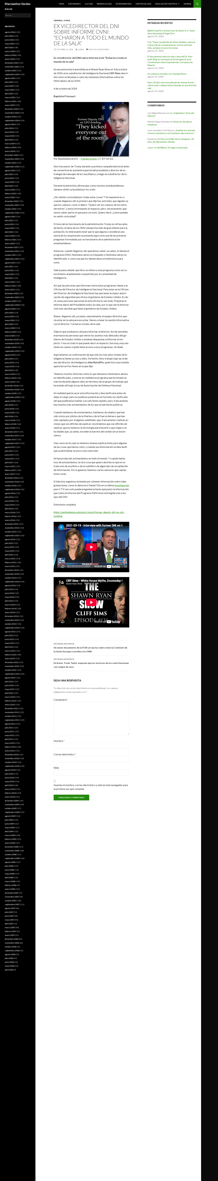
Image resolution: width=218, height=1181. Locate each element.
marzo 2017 (10, 466)
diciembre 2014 (11, 570)
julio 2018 (9, 405)
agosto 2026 (10, 32)
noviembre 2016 (12, 482)
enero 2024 (10, 151)
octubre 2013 (10, 624)
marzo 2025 (10, 97)
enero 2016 (10, 520)
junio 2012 (9, 685)
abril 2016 (9, 508)
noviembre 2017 (12, 435)
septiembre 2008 (12, 858)
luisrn (81, 49)
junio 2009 (9, 824)
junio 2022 (9, 224)
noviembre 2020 (12, 297)
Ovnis (61, 4)
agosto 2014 (10, 585)
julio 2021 (9, 266)
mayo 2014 (9, 597)
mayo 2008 (9, 873)
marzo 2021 (10, 282)
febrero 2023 (10, 193)
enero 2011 (10, 750)
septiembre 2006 (12, 950)
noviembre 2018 (12, 389)
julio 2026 (9, 36)
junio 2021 (9, 270)
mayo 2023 (9, 182)
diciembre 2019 (11, 339)
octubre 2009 (10, 808)
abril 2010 (9, 785)
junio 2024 (9, 132)
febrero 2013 (10, 654)
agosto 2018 (10, 401)
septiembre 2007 (12, 904)
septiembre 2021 (12, 259)
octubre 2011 (10, 716)
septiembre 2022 (12, 213)
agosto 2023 (10, 170)
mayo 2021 (9, 274)
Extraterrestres (123, 4)
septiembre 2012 (12, 674)
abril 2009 (9, 831)
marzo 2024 (10, 143)
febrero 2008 (10, 885)
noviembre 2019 (12, 343)
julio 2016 (9, 497)
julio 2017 (9, 451)
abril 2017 (9, 462)
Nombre (59, 740)
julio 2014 (9, 589)
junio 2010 (9, 777)
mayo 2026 (9, 43)
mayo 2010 (9, 781)
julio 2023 (9, 174)
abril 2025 (9, 93)
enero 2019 (10, 382)
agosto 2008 (10, 862)
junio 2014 (9, 593)
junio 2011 (9, 731)
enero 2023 (10, 197)
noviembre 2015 (12, 528)
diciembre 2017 (11, 432)
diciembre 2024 (11, 109)
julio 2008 (9, 866)
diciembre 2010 (11, 754)
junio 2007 (9, 916)
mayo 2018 (9, 412)
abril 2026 (9, 47)
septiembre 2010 (12, 766)
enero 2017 (10, 474)
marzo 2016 (10, 512)
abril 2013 (9, 647)
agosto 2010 (10, 770)
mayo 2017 (9, 458)
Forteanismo (74, 4)
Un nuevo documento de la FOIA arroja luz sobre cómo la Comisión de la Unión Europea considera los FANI (90, 648)
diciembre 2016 (11, 478)
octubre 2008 (10, 854)
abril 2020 (9, 324)
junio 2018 (9, 408)
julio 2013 (9, 635)
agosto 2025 (10, 78)
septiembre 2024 (12, 120)
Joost (150, 147)
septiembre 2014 (12, 581)
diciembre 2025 (11, 63)
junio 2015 (9, 547)
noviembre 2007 (12, 897)
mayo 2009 (9, 827)
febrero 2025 (10, 101)
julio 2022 (9, 220)
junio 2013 (9, 639)
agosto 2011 (10, 724)
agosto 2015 (10, 539)
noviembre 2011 (12, 712)
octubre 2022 (10, 209)
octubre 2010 (10, 762)
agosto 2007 (10, 908)
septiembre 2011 (12, 720)
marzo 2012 (10, 697)
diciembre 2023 (11, 155)
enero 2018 (10, 428)
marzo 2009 (10, 835)
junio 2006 (9, 962)
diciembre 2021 (11, 247)
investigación (122, 485)
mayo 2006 (9, 966)
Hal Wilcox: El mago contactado (172, 147)
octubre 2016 (10, 485)
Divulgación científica (166, 4)
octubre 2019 (10, 347)
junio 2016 (9, 501)
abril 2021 (9, 278)
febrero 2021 (10, 286)
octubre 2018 (10, 393)
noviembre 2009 (12, 804)
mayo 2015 (9, 551)
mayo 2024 (9, 136)
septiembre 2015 (12, 535)
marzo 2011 (10, 743)
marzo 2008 (10, 881)
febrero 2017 (10, 470)
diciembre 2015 (11, 524)
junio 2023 (9, 178)
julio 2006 (9, 958)
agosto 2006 (10, 954)
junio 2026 (9, 40)
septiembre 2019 (12, 351)
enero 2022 (10, 243)
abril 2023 (9, 186)
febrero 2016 (10, 516)
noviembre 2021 (12, 251)
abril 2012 (9, 693)
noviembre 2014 (12, 574)
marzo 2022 (10, 236)
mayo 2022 (9, 228)
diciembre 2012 (11, 662)
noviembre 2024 (12, 113)
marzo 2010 (10, 789)
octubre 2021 (10, 255)
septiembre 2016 (12, 489)
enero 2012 (10, 704)
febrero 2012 (10, 701)
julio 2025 (9, 82)
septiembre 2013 (12, 628)
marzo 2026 (10, 51)
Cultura (89, 4)
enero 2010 (10, 797)
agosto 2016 (10, 493)
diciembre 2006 (11, 939)
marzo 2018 (10, 420)
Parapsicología (104, 4)
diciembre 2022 (11, 201)
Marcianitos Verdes (17, 4)
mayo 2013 (9, 643)
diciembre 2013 (11, 616)
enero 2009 (10, 843)
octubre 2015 (10, 531)
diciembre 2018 (11, 385)
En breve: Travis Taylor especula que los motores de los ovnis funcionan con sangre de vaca (91, 663)
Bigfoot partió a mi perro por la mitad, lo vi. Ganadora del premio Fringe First (171, 32)
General (187, 4)
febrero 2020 (10, 332)
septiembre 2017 (12, 443)
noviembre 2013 (12, 620)
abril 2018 (9, 416)
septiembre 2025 (12, 74)
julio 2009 (9, 820)
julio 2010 (9, 774)
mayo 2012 (9, 689)
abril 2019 (9, 370)
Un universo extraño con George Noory (167, 73)
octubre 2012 (10, 670)
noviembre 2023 (12, 159)
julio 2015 (9, 543)
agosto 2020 (10, 309)
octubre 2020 (10, 301)
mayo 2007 (9, 920)
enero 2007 (10, 935)
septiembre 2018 (12, 397)
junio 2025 (9, 86)
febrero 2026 (10, 55)
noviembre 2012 (12, 666)
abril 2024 (9, 139)
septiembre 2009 (12, 812)
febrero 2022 (10, 239)
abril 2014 (9, 601)
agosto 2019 (10, 355)
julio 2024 (9, 128)
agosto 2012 (10, 677)
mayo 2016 (9, 505)
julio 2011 (9, 727)
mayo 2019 (9, 366)
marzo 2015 (10, 558)
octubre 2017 (10, 439)
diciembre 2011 (11, 708)
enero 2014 (10, 612)
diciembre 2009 (11, 800)
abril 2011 (9, 739)
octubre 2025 (10, 70)
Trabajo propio (88, 158)
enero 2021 (10, 289)
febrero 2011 (10, 747)
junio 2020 (9, 316)
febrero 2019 (10, 378)
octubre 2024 (10, 116)
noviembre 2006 (12, 943)
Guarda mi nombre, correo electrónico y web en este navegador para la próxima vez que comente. (91, 786)
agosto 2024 (10, 124)
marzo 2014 (10, 604)
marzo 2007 (10, 927)
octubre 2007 (10, 900)
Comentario (61, 699)
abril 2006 (9, 970)
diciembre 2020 (11, 293)
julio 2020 (9, 312)
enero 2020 (10, 335)
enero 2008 (10, 889)
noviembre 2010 (12, 758)
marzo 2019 (10, 374)
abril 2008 (9, 877)
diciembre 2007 (11, 893)
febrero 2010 (10, 793)
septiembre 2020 (12, 305)
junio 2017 (9, 455)
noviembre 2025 (12, 66)
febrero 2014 (10, 608)
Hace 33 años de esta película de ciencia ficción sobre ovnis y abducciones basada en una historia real (171, 85)
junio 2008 (9, 870)
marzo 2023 (10, 189)
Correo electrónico (65, 754)
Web (56, 767)
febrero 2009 (10, 839)
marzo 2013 (10, 651)
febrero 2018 (10, 424)
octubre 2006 (10, 946)
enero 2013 (10, 658)
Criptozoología (143, 4)
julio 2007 (9, 912)
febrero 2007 (10, 931)
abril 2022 (9, 232)
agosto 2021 (10, 262)
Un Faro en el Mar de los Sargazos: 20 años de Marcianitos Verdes (170, 140)
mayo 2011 (9, 735)
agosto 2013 (10, 631)
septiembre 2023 (12, 166)
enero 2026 (10, 59)
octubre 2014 (10, 578)
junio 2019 (9, 362)
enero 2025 (10, 105)
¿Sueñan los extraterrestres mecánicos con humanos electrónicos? (171, 131)
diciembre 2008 (11, 847)
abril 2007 (9, 923)
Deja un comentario (99, 49)
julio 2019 (9, 359)
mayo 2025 (9, 90)
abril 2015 (9, 555)
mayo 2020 (9, 320)
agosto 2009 (10, 816)
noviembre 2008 (12, 850)
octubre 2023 (10, 163)
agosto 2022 (10, 216)
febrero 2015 (10, 562)
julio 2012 (9, 681)
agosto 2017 (10, 447)
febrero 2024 (10, 147)
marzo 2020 (10, 328)
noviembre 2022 (12, 205)
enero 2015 (10, 566)
